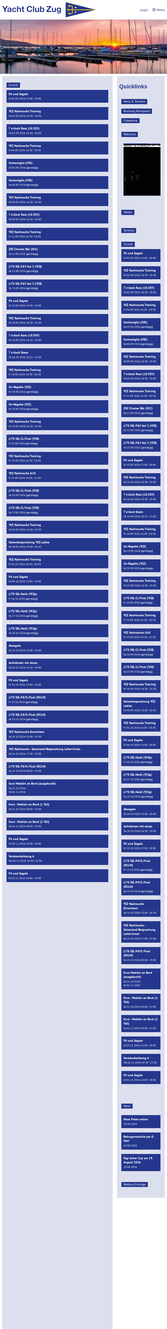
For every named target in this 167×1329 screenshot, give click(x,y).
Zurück (13, 85)
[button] (57, 96)
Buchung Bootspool (137, 111)
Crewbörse (130, 120)
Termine (129, 230)
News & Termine (134, 101)
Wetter (128, 212)
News (127, 1106)
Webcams (130, 134)
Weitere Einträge (135, 1184)
